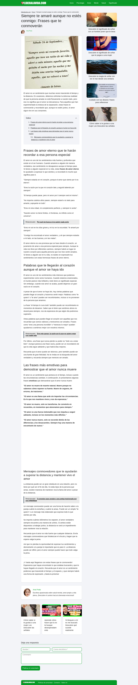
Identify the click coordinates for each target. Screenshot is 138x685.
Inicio (72, 3)
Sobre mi (64, 682)
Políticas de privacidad (45, 682)
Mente (96, 3)
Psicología (80, 3)
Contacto (57, 682)
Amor (89, 3)
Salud (104, 3)
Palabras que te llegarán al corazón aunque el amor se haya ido (53, 128)
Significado (113, 3)
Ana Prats (29, 31)
